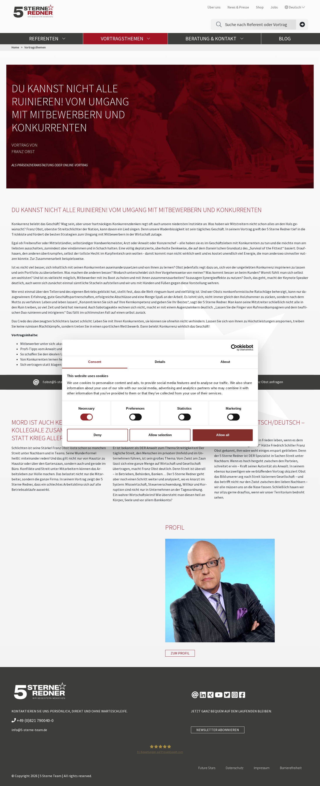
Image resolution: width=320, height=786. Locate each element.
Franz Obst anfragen (267, 382)
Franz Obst (23, 151)
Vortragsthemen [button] (122, 38)
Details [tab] (160, 362)
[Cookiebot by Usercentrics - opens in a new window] (234, 347)
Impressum (261, 768)
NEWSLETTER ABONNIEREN (217, 730)
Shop (260, 7)
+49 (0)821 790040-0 (35, 720)
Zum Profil (180, 653)
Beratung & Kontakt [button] (211, 38)
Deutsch (295, 7)
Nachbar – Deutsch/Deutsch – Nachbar (259, 426)
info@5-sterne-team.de (29, 730)
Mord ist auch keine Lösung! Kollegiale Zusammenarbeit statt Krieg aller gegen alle (54, 430)
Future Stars (206, 768)
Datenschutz (234, 768)
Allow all (222, 435)
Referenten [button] (44, 38)
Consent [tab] (94, 362)
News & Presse (238, 7)
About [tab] (225, 362)
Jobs (274, 7)
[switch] (135, 417)
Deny (97, 435)
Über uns (214, 7)
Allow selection (160, 435)
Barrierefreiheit (290, 768)
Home (15, 47)
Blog (285, 38)
